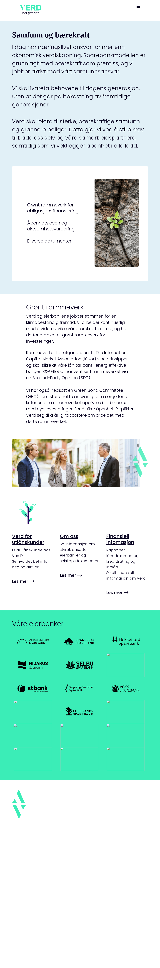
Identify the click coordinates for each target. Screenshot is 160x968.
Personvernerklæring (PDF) (43, 934)
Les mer (20, 581)
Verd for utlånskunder (28, 539)
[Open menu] (138, 9)
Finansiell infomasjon (120, 539)
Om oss (69, 536)
